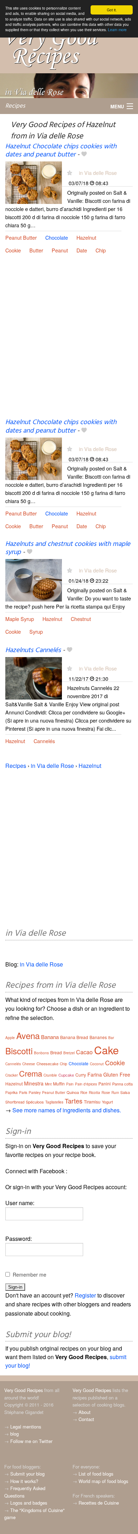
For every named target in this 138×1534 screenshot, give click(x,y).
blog (14, 1433)
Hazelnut (86, 237)
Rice (83, 1092)
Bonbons (41, 1052)
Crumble (50, 1075)
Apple (10, 1037)
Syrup (36, 631)
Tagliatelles (54, 1102)
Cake (106, 1049)
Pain (70, 1084)
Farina (94, 1074)
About (85, 1412)
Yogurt (107, 1102)
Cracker (11, 1075)
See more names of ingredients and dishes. (66, 1110)
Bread (56, 1052)
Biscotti (19, 1050)
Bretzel (69, 1052)
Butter (36, 250)
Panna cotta (122, 1084)
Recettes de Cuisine (99, 1502)
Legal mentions (25, 1426)
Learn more (117, 29)
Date (81, 250)
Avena (28, 1035)
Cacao (84, 1052)
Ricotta (94, 1092)
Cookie (13, 250)
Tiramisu (92, 1102)
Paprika (11, 1092)
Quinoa (73, 1092)
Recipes (15, 106)
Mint (48, 1084)
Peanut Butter (21, 237)
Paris (23, 1092)
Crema (30, 1073)
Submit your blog (27, 1473)
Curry (80, 1075)
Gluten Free (116, 1074)
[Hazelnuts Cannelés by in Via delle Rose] (33, 677)
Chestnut (81, 618)
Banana (50, 1036)
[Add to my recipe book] (84, 154)
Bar (111, 1037)
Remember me (29, 1274)
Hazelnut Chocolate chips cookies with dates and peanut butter (60, 150)
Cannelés (44, 741)
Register (85, 1295)
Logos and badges (28, 1502)
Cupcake (66, 1075)
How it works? (24, 1481)
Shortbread (14, 1102)
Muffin (59, 1083)
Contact (86, 1419)
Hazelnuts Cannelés (33, 650)
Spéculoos (35, 1102)
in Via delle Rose (98, 172)
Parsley (35, 1092)
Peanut (60, 250)
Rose (106, 1092)
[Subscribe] (69, 172)
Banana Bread (74, 1037)
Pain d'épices (86, 1084)
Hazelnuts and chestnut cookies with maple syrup (67, 548)
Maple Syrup (19, 618)
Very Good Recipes (23, 1390)
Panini (104, 1083)
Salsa (125, 1092)
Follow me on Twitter (31, 1441)
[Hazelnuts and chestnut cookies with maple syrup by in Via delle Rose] (33, 580)
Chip (101, 250)
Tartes (73, 1100)
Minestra (34, 1083)
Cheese (28, 1063)
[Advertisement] (69, 342)
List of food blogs (96, 1473)
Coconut (97, 1063)
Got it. (112, 9)
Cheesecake (47, 1063)
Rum (115, 1092)
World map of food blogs (103, 1481)
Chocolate (56, 237)
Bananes (98, 1037)
